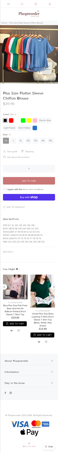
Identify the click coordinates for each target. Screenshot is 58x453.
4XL (43, 140)
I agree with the (25, 189)
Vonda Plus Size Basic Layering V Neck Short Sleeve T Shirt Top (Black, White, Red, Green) (43, 319)
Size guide (12, 151)
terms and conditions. (33, 189)
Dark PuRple (24, 127)
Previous (3, 54)
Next (55, 54)
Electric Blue (45, 120)
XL (21, 140)
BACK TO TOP (29, 446)
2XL (28, 140)
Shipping (29, 151)
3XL (35, 140)
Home (4, 23)
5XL (50, 140)
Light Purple (9, 127)
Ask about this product (18, 157)
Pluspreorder (15, 302)
